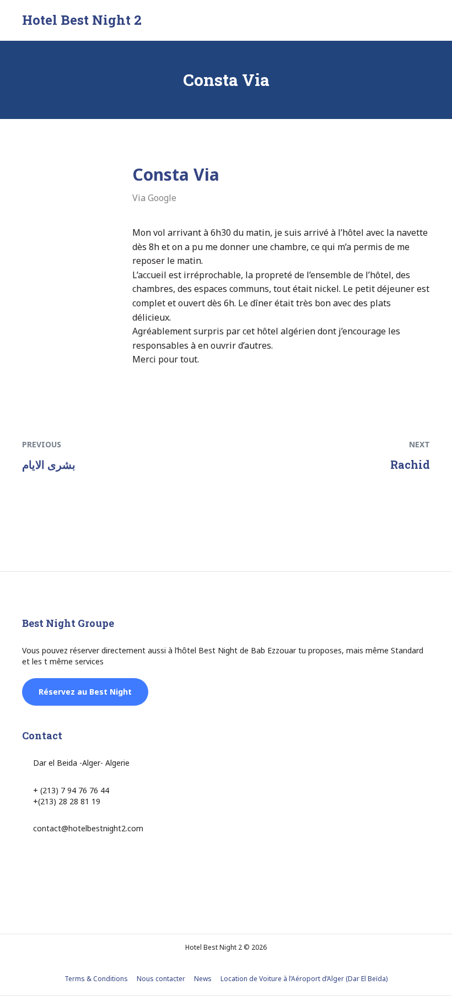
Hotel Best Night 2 (82, 20)
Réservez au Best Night (85, 691)
